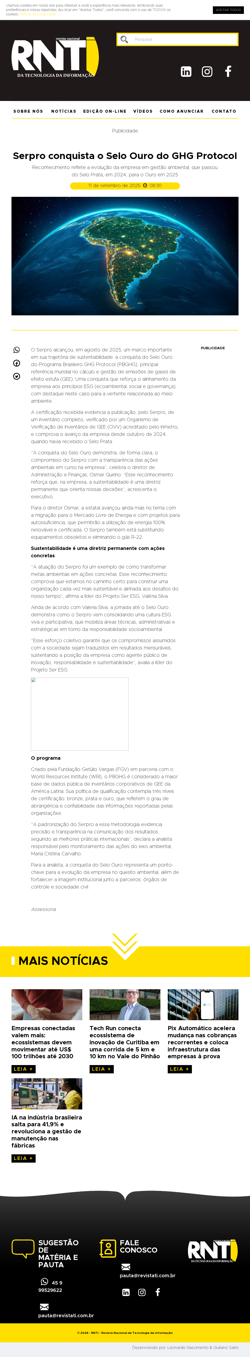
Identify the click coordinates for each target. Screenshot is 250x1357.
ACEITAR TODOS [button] (228, 10)
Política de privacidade (38, 14)
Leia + (23, 1069)
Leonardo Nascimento (187, 1348)
